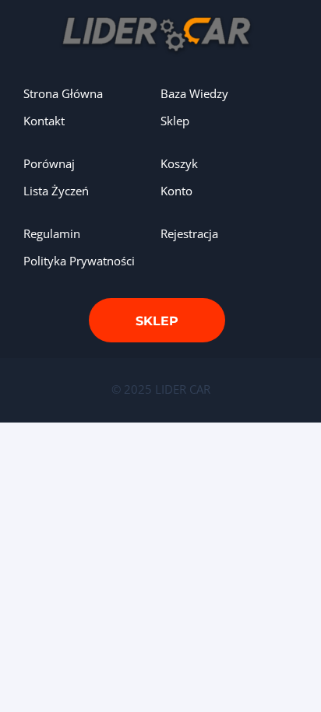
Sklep (174, 120)
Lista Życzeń (56, 190)
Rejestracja (189, 233)
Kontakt (44, 120)
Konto (176, 190)
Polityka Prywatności (79, 260)
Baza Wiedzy (194, 93)
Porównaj (49, 163)
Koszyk (179, 163)
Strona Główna (63, 93)
